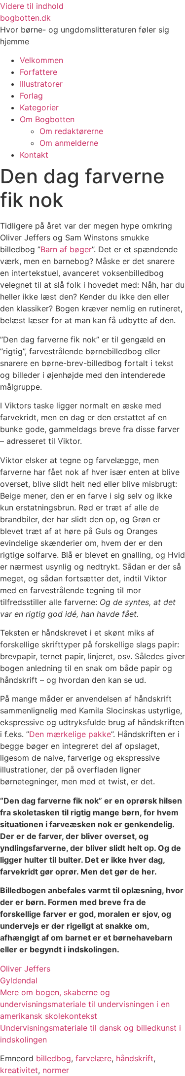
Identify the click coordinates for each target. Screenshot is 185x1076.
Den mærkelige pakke (70, 734)
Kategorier (39, 107)
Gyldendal (18, 980)
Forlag (31, 96)
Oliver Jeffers (25, 969)
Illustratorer (41, 84)
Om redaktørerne (71, 131)
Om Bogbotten (47, 119)
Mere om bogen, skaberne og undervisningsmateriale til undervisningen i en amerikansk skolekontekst (85, 1004)
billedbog (53, 1058)
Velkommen (41, 60)
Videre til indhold (32, 6)
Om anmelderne (68, 143)
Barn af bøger (66, 249)
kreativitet (19, 1070)
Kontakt (34, 155)
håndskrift (134, 1058)
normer (55, 1070)
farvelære (93, 1058)
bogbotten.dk (25, 18)
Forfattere (38, 72)
